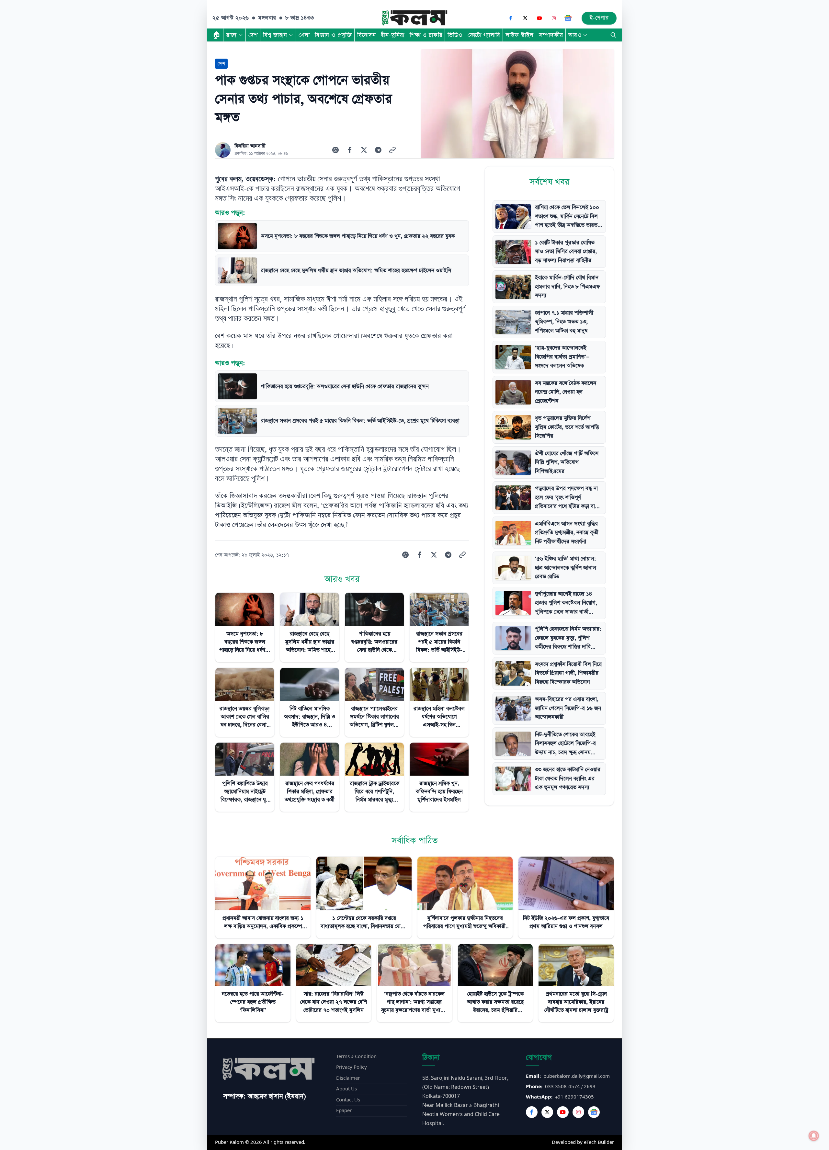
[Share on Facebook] (349, 149)
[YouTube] (539, 18)
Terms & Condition (356, 1056)
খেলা (304, 35)
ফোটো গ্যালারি (484, 35)
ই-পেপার (599, 18)
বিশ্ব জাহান (275, 35)
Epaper (344, 1110)
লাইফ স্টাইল (519, 35)
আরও (575, 35)
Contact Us (348, 1100)
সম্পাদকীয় (551, 35)
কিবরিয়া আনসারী (250, 146)
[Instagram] (554, 18)
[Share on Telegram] (378, 149)
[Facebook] (511, 18)
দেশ (253, 35)
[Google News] (568, 18)
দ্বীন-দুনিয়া (392, 35)
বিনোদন (366, 35)
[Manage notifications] (814, 1136)
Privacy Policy (351, 1067)
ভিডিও (455, 35)
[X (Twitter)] (525, 18)
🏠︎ (216, 35)
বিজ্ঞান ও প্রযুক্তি (333, 35)
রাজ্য (231, 35)
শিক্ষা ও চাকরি (426, 35)
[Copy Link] (392, 149)
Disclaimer (348, 1078)
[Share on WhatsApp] (335, 149)
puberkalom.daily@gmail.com (576, 1076)
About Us (346, 1089)
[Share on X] (364, 149)
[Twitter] (547, 1112)
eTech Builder (599, 1142)
